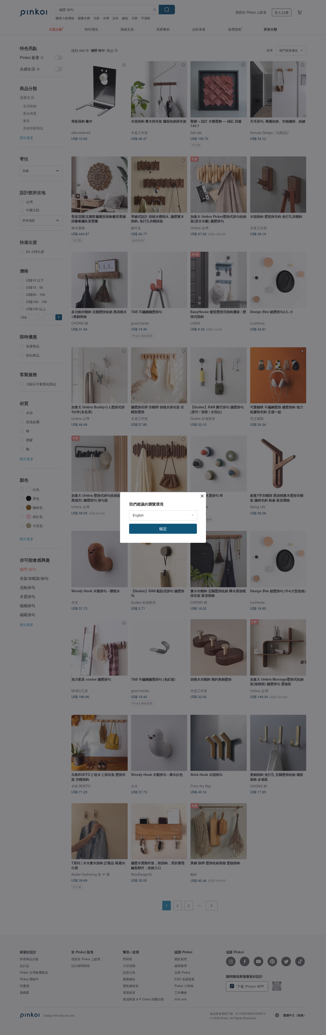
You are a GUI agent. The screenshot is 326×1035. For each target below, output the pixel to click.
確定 (163, 528)
